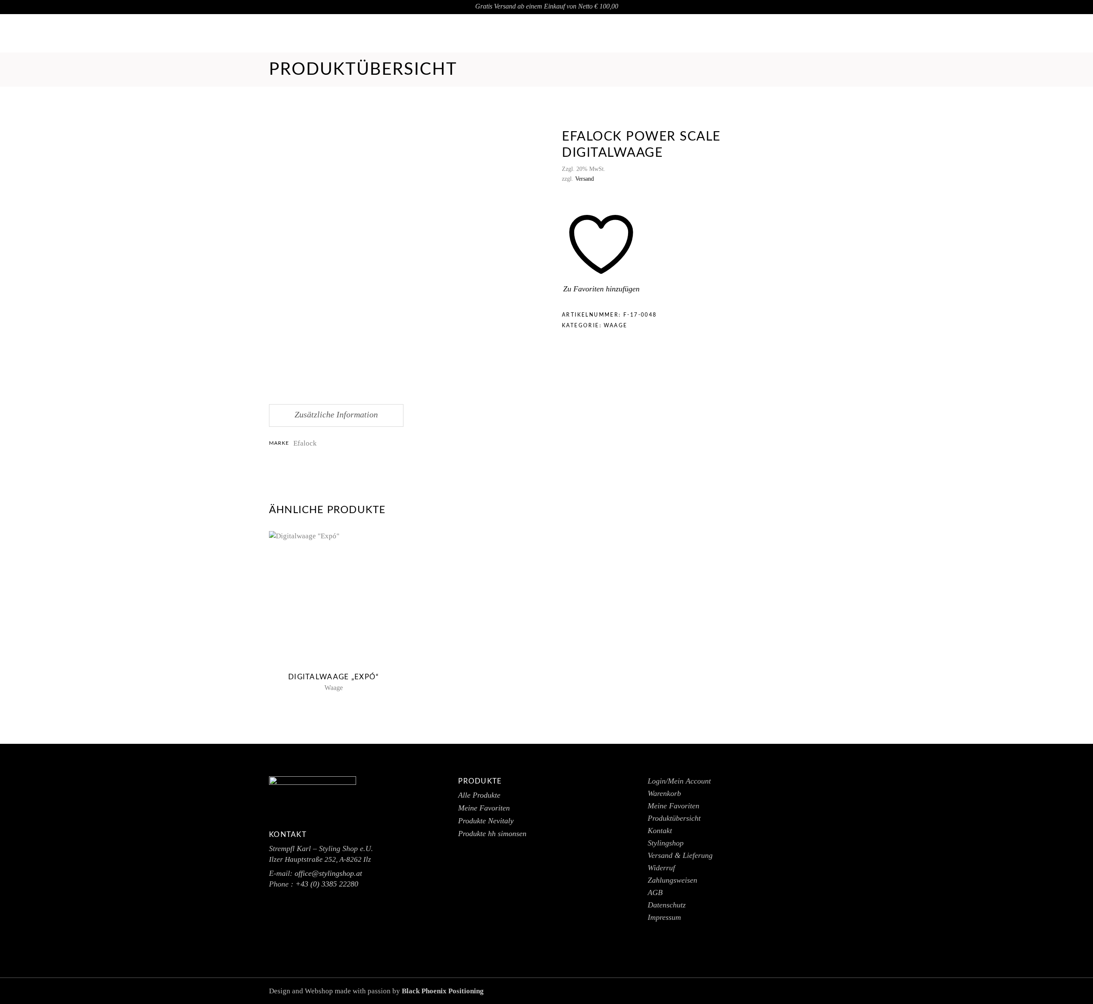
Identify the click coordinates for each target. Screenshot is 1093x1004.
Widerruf (661, 867)
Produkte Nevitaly (486, 820)
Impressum (664, 917)
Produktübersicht (674, 818)
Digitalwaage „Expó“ (333, 677)
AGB (655, 892)
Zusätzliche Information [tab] (336, 414)
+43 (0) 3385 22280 (326, 884)
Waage (615, 325)
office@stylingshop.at (1031, 33)
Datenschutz (667, 905)
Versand (584, 179)
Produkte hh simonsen (492, 833)
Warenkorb (664, 793)
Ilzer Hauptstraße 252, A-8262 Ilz (320, 859)
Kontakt (660, 830)
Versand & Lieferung (680, 855)
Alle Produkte (479, 795)
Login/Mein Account (679, 781)
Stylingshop (666, 843)
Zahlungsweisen (672, 880)
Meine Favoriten (484, 808)
